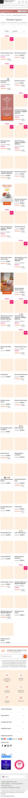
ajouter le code (23, 11)
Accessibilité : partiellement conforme (10, 787)
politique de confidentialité (20, 666)
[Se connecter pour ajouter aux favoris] (12, 48)
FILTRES (7, 31)
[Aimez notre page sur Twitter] (5, 746)
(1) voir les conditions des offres (7, 796)
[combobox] (14, 6)
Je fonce (7, 203)
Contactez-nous (6, 728)
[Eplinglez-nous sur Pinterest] (11, 746)
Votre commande (6, 709)
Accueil (2, 15)
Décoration (8, 15)
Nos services (5, 715)
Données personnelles (16, 783)
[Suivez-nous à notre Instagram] (8, 746)
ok (25, 656)
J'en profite (7, 292)
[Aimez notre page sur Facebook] (2, 746)
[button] (14, 776)
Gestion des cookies (6, 785)
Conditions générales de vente (8, 781)
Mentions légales (5, 783)
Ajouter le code (7, 118)
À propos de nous (6, 722)
